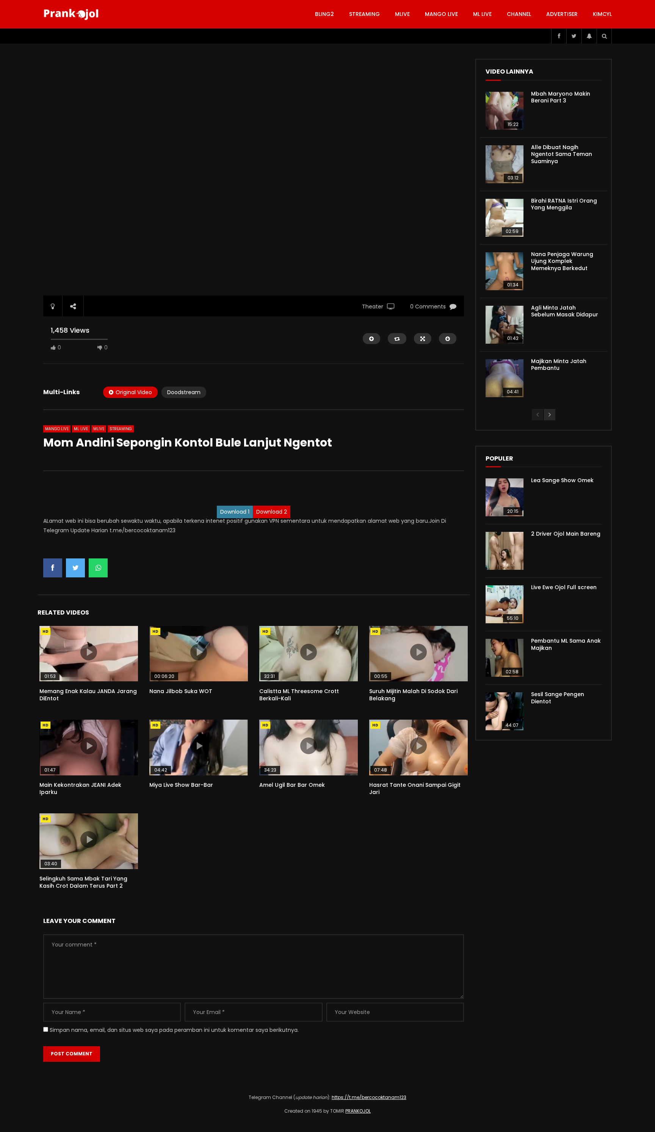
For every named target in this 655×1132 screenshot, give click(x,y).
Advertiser (562, 14)
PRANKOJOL (358, 1111)
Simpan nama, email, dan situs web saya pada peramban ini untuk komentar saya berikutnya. (174, 1030)
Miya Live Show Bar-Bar (181, 785)
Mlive (402, 14)
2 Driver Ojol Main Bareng (565, 534)
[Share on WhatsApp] (98, 567)
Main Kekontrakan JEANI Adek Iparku (80, 788)
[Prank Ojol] (72, 14)
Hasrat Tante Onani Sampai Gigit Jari (415, 788)
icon (88, 652)
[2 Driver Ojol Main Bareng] (504, 551)
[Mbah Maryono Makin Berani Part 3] (504, 111)
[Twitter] (573, 36)
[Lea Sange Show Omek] (504, 497)
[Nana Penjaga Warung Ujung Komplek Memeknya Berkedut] (504, 271)
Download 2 (271, 512)
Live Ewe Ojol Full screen (564, 587)
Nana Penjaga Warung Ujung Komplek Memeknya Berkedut (562, 261)
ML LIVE (482, 14)
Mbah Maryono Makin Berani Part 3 (560, 97)
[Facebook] (558, 36)
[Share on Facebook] (52, 567)
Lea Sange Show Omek (562, 480)
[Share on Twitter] (75, 567)
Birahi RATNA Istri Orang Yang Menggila (564, 204)
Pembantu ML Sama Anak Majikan (566, 644)
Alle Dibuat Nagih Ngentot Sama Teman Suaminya (561, 154)
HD (45, 631)
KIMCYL (602, 14)
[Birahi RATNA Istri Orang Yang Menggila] (504, 218)
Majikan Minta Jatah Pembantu (558, 364)
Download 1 (234, 512)
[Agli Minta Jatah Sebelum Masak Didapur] (504, 325)
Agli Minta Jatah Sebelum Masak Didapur (564, 311)
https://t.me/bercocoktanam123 (369, 1097)
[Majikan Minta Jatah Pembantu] (504, 378)
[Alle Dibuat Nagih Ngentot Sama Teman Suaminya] (504, 164)
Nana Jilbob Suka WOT (180, 691)
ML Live (81, 429)
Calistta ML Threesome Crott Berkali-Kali (299, 694)
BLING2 (324, 14)
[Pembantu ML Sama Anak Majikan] (504, 658)
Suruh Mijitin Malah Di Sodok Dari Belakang (413, 694)
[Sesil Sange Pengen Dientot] (504, 711)
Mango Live (441, 14)
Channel (519, 14)
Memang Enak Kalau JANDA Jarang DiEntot (88, 694)
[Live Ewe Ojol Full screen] (504, 604)
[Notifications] (589, 36)
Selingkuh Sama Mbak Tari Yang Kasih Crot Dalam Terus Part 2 (83, 882)
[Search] (604, 36)
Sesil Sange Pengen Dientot (557, 697)
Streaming (364, 14)
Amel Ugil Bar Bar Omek (292, 785)
